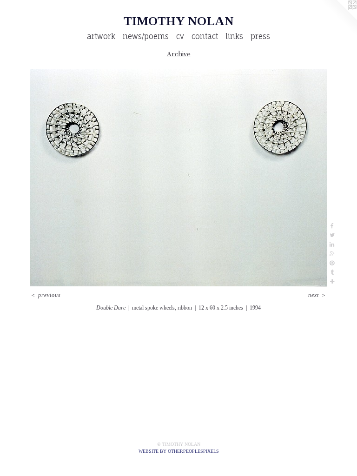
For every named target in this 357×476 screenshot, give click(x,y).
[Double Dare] (178, 177)
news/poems (146, 36)
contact (205, 36)
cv (180, 36)
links (234, 36)
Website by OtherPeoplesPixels (179, 451)
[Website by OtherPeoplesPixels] (338, 18)
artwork (101, 36)
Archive (179, 54)
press (260, 36)
